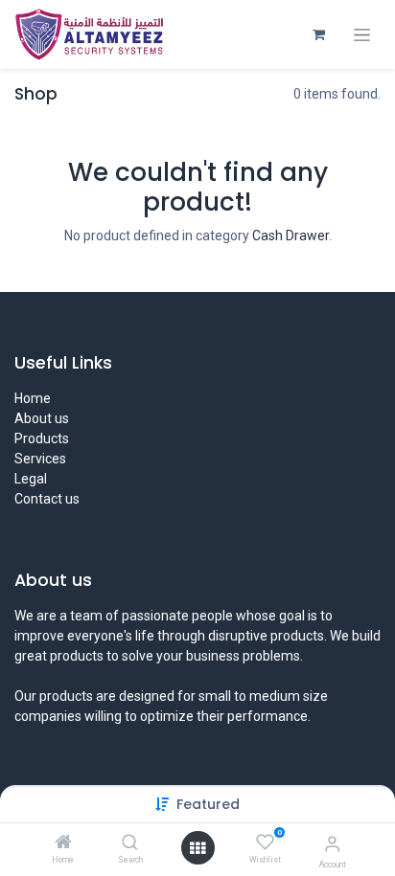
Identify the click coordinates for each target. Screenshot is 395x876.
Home (32, 398)
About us (41, 418)
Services (40, 458)
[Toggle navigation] (362, 35)
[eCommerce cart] (318, 34)
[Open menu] (197, 848)
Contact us (47, 498)
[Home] (63, 843)
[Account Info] (332, 844)
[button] (208, 804)
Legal (30, 478)
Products (41, 438)
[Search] (130, 843)
